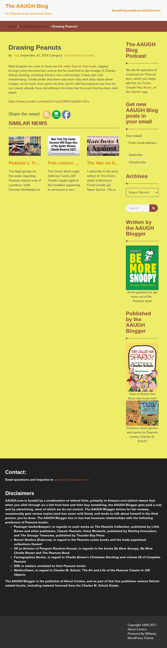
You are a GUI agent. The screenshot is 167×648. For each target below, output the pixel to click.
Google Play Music (139, 87)
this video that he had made (76, 66)
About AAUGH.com (146, 10)
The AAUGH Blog (26, 6)
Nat (16, 55)
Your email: (134, 135)
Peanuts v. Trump (25, 163)
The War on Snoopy (103, 163)
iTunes (146, 83)
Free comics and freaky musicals (64, 163)
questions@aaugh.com (71, 479)
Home (116, 10)
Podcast (126, 10)
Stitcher (136, 91)
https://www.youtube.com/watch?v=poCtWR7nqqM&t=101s (48, 101)
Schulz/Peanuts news (34, 26)
